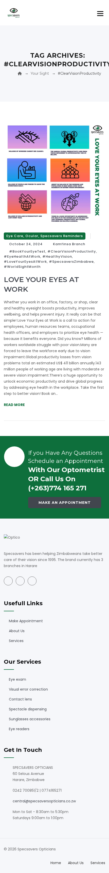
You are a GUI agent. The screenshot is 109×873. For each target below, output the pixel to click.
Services (16, 640)
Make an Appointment (65, 502)
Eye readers (19, 728)
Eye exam (17, 679)
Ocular (31, 235)
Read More (14, 404)
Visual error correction (28, 689)
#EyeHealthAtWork (22, 256)
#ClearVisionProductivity (71, 251)
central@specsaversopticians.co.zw (44, 801)
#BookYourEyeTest (27, 251)
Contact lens (20, 699)
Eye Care (14, 235)
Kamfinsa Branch (69, 244)
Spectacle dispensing (28, 709)
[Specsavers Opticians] (14, 12)
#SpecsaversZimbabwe (71, 261)
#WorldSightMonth (22, 266)
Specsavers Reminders (61, 235)
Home (55, 862)
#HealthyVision (57, 256)
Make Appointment (26, 620)
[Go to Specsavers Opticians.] (20, 73)
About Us (17, 630)
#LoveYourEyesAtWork (25, 261)
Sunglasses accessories (29, 719)
